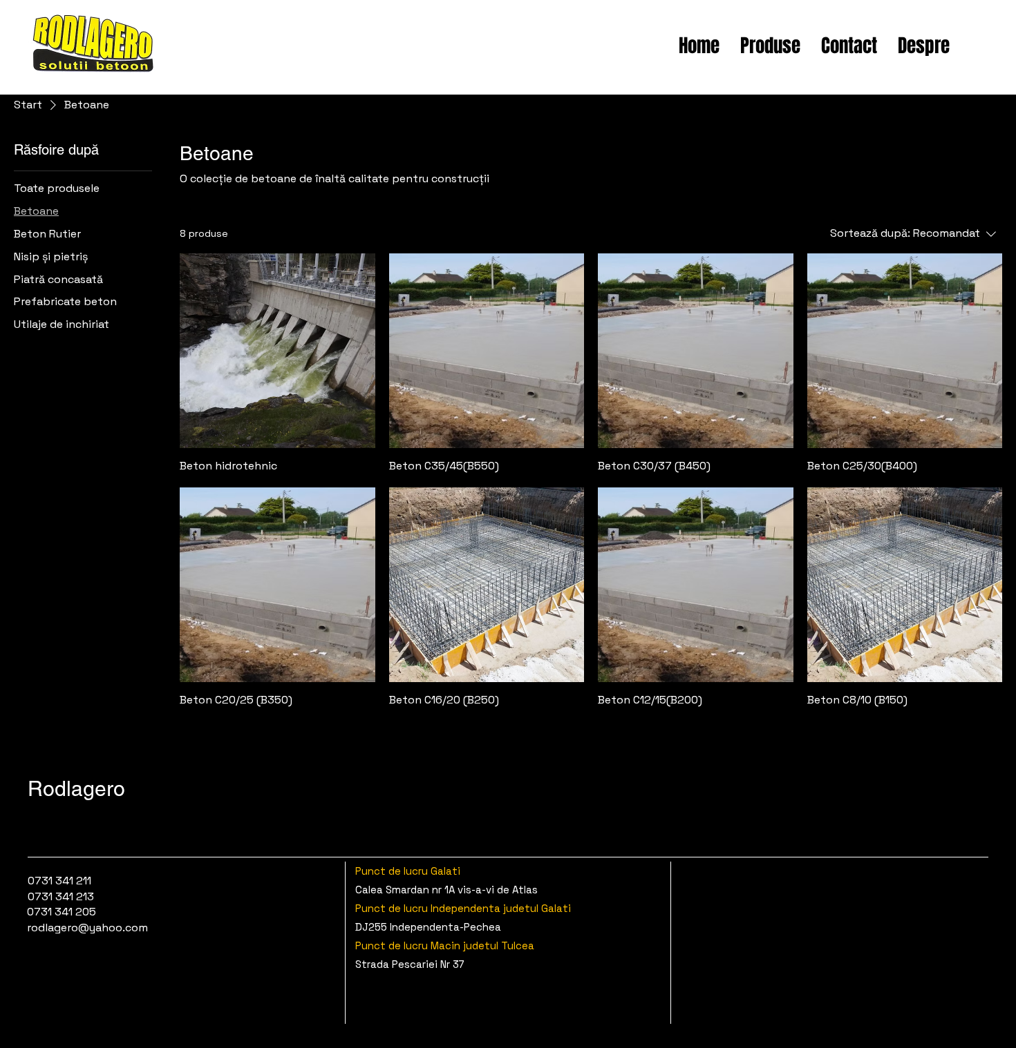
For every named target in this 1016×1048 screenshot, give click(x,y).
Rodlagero (76, 789)
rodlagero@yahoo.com (87, 927)
